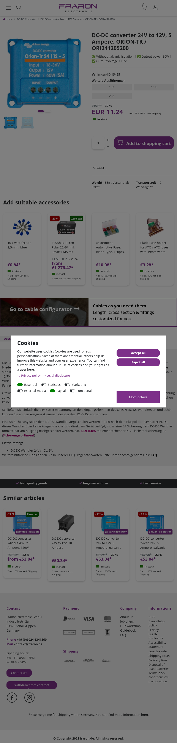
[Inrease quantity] (108, 139)
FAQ (154, 455)
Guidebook (128, 630)
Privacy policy (31, 375)
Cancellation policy (157, 623)
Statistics (54, 385)
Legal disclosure (58, 375)
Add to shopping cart (148, 143)
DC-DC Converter (26, 19)
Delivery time (158, 660)
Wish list (101, 168)
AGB (152, 617)
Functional (84, 391)
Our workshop (130, 626)
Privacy (154, 630)
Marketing (78, 385)
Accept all (138, 353)
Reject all (138, 362)
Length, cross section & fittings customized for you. (123, 312)
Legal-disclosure (156, 636)
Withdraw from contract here (31, 686)
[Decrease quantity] (108, 146)
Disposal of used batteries (159, 666)
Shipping (156, 113)
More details (138, 397)
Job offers (127, 621)
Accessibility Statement (157, 644)
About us (126, 617)
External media (35, 391)
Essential (30, 385)
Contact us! (19, 673)
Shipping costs (159, 656)
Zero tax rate (158, 651)
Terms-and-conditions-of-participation (159, 677)
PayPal (61, 391)
